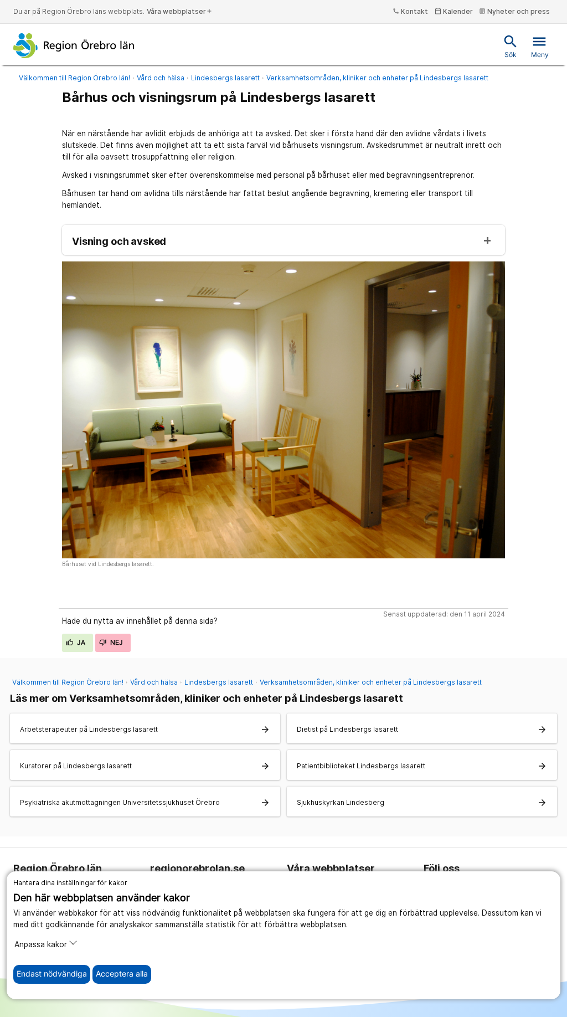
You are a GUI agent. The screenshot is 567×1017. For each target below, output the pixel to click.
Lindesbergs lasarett (225, 78)
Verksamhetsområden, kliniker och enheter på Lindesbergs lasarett (377, 78)
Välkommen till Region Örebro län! (74, 78)
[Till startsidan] (74, 45)
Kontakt (410, 11)
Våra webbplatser (180, 11)
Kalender (454, 11)
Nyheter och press (514, 11)
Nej (115, 642)
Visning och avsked (119, 241)
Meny (540, 46)
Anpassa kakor (40, 944)
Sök (510, 46)
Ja (80, 642)
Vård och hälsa (160, 78)
